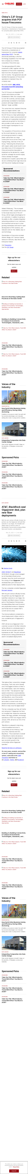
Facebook (20, 760)
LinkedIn (6, 760)
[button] (3, 4)
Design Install (5, 406)
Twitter (12, 760)
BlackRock (17, 572)
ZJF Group (10, 247)
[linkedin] (11, 42)
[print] (25, 42)
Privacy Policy (16, 1166)
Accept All (14, 1170)
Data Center (5, 438)
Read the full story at (8, 748)
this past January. (7, 590)
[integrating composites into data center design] (14, 429)
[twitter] (14, 42)
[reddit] (16, 42)
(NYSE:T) (8, 572)
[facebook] (9, 42)
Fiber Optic (5, 12)
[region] (14, 1167)
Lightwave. (18, 748)
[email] (19, 42)
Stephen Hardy (8, 568)
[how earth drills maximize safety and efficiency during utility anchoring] (14, 397)
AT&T (3, 572)
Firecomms (8, 245)
